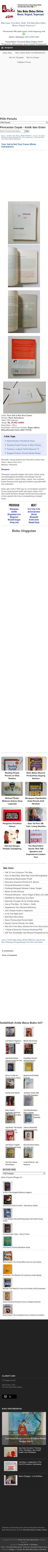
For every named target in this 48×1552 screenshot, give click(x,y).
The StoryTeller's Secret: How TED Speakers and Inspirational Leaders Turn (35, 851)
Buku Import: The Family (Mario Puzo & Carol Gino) (22, 1262)
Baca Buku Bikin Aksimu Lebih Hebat (34, 1549)
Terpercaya (26, 1547)
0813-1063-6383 (32, 37)
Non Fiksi (42, 136)
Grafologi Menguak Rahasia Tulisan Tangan (23, 888)
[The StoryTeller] (36, 837)
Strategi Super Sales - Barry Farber (16, 1234)
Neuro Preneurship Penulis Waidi (19, 920)
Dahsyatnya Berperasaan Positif (18, 879)
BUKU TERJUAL (26, 136)
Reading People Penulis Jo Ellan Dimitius (24, 445)
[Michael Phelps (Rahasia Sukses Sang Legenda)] (12, 789)
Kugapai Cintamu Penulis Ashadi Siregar (24, 453)
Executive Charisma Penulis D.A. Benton (22, 882)
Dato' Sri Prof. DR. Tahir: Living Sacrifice (36, 824)
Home (3, 136)
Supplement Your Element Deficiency (20, 907)
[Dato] (36, 814)
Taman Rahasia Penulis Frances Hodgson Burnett (22, 1302)
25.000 (9, 136)
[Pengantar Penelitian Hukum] (12, 814)
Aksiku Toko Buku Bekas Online (28, 1540)
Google (19, 1549)
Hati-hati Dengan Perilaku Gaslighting (12, 847)
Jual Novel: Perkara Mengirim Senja (16, 1247)
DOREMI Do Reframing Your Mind (19, 898)
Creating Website (23, 1544)
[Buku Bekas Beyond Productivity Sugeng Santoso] (36, 764)
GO (27, 131)
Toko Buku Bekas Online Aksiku (35, 1530)
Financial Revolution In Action (17, 885)
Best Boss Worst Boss (14, 917)
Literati (35, 136)
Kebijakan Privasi (24, 62)
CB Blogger (34, 1544)
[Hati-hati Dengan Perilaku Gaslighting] (12, 837)
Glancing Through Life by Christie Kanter (22, 901)
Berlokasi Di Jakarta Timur (39, 1547)
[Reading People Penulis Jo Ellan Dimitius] (12, 764)
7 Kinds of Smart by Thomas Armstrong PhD (23, 930)
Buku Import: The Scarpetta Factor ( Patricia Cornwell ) (23, 1315)
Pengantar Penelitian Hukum (12, 824)
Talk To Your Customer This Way (18, 872)
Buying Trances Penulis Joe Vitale (19, 923)
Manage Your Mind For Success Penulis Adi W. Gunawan (24, 1289)
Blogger (11, 1549)
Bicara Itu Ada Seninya (14, 891)
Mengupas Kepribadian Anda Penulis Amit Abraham (35, 801)
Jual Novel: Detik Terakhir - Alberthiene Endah (20, 1206)
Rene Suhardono (28, 137)
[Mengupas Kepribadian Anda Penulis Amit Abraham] (36, 789)
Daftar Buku (7, 53)
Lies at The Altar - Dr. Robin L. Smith (20, 904)
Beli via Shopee (33, 58)
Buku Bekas (16, 136)
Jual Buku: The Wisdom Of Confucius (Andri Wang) (22, 1275)
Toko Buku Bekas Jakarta (14, 1547)
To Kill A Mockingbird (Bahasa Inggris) (17, 1192)
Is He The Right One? (14, 914)
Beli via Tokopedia (16, 58)
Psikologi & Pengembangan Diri (11, 137)
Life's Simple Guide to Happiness (19, 910)
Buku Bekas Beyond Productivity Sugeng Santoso (36, 775)
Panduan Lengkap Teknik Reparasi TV (23, 449)
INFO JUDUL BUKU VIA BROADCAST (30, 53)
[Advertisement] (24, 90)
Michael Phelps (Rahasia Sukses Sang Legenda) (12, 801)
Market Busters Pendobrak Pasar (21, 441)
